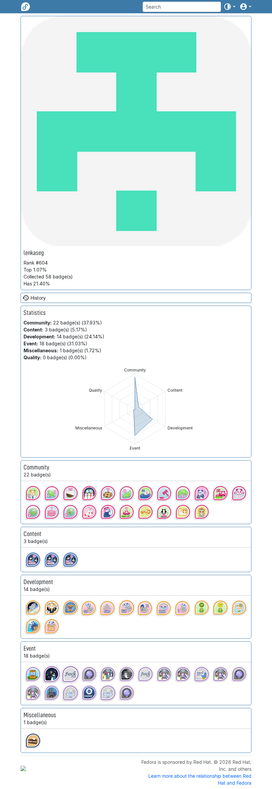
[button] (230, 7)
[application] (135, 409)
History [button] (38, 298)
